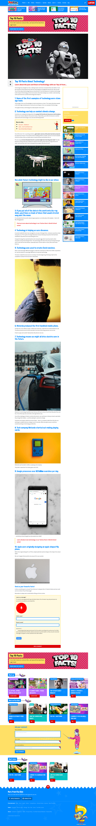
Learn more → (14, 696)
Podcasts (38, 3)
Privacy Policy (29, 811)
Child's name (19, 616)
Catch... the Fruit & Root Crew (25, 127)
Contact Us (14, 811)
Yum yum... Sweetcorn (24, 124)
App (69, 3)
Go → (52, 696)
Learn (53, 3)
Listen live (67, 120)
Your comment (18, 729)
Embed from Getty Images (20, 558)
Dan (29, 807)
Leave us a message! (21, 597)
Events (59, 3)
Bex (31, 807)
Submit (18, 638)
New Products (52, 803)
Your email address (19, 745)
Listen (91, 2)
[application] (38, 195)
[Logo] (17, 185)
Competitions (33, 803)
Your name (17, 739)
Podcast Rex (49, 811)
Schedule (13, 807)
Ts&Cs (23, 811)
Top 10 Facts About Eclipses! (25, 129)
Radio (23, 3)
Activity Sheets (40, 803)
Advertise (19, 811)
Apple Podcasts (15, 798)
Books (49, 3)
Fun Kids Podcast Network (39, 811)
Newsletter (27, 798)
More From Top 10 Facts (16, 29)
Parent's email (20, 622)
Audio (23, 803)
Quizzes (44, 3)
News (17, 803)
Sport (20, 803)
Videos (32, 3)
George (25, 807)
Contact (64, 3)
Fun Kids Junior (40, 807)
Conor (34, 807)
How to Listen (20, 807)
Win (29, 3)
